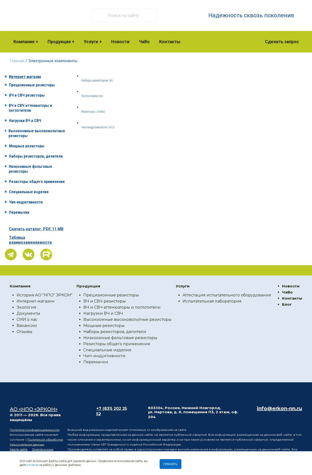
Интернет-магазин (25, 76)
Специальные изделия (29, 192)
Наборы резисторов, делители (36, 156)
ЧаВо (144, 41)
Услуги (91, 41)
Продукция (59, 41)
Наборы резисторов (97, 80)
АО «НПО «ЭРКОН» (34, 409)
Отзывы (24, 331)
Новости (120, 41)
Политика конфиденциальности (34, 430)
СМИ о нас (27, 319)
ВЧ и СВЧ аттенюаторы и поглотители (30, 108)
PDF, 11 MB (36, 229)
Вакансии (27, 325)
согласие (33, 465)
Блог (287, 304)
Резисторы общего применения (37, 181)
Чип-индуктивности (26, 202)
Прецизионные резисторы (32, 85)
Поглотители (92, 96)
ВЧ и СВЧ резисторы (27, 95)
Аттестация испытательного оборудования (227, 295)
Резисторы (93, 111)
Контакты (169, 41)
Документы (28, 313)
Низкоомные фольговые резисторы (30, 169)
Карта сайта (19, 449)
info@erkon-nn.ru (279, 408)
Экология (26, 307)
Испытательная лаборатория (212, 301)
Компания (23, 41)
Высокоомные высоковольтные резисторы (37, 133)
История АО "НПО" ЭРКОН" (44, 295)
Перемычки (19, 212)
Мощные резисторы (26, 146)
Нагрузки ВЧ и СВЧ (25, 120)
